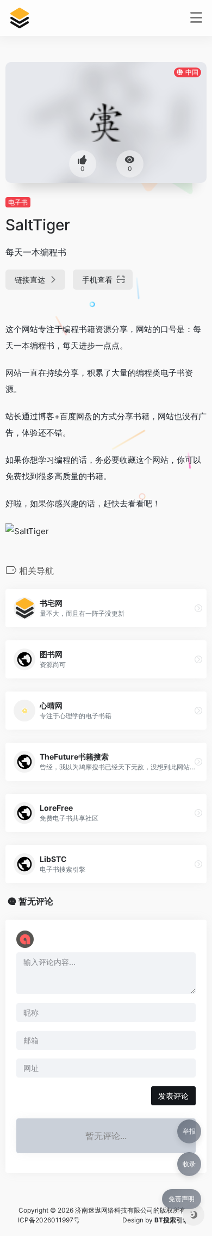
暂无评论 (35, 901)
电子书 (18, 202)
